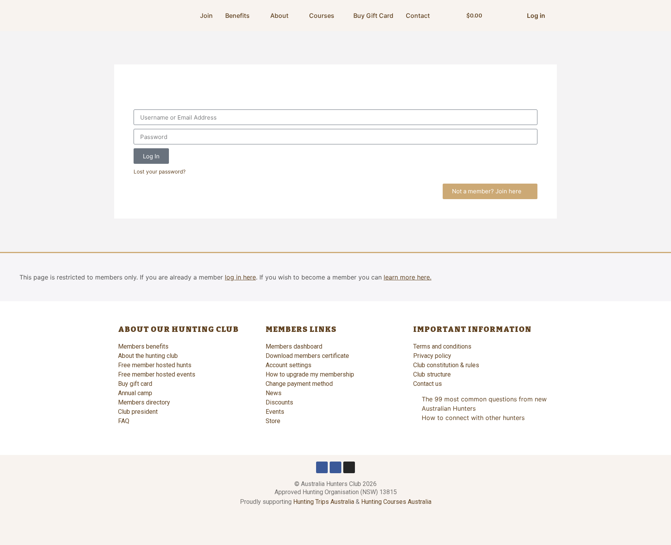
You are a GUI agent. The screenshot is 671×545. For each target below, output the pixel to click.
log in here (240, 277)
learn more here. (407, 277)
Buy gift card (135, 383)
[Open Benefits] (255, 15)
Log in (536, 15)
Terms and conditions (442, 346)
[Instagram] (349, 467)
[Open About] (293, 15)
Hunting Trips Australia (323, 501)
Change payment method (299, 383)
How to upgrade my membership (310, 374)
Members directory (144, 402)
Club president (138, 411)
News (274, 393)
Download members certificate (307, 355)
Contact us (427, 383)
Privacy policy (432, 355)
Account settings (288, 365)
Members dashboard (294, 346)
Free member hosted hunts (154, 365)
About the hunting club (148, 355)
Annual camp (135, 393)
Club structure (432, 374)
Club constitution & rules (446, 365)
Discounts (279, 402)
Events (275, 411)
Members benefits (143, 346)
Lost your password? (160, 171)
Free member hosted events (156, 374)
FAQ (123, 421)
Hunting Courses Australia (396, 501)
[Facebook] (322, 467)
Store (273, 421)
